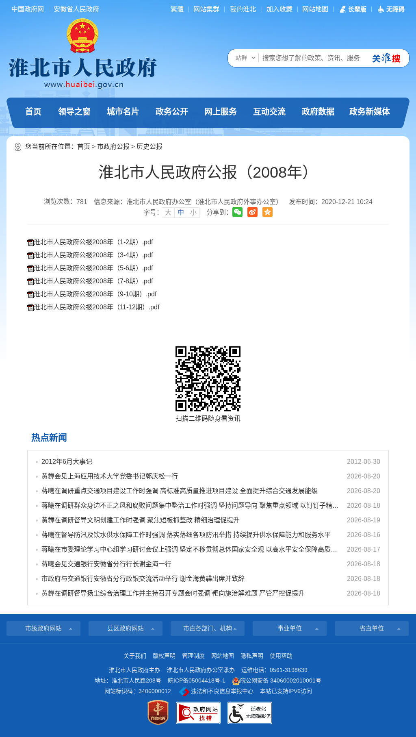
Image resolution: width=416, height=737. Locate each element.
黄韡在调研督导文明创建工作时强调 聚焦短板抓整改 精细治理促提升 (140, 520)
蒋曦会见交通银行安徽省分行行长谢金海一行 (106, 564)
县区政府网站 (125, 628)
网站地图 (315, 9)
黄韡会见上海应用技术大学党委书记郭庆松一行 (109, 476)
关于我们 (135, 655)
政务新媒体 (369, 111)
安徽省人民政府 (76, 9)
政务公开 (172, 111)
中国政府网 (27, 9)
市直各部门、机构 (207, 628)
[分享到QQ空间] (267, 212)
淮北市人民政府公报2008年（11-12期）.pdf (96, 307)
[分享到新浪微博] (252, 212)
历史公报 (149, 146)
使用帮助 (281, 655)
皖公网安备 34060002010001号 (280, 680)
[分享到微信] (237, 212)
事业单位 (289, 628)
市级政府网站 (43, 628)
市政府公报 (113, 146)
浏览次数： (65, 201)
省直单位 (372, 628)
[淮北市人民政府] (82, 73)
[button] (352, 9)
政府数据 (318, 111)
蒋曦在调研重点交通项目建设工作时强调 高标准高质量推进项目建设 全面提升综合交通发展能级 (179, 490)
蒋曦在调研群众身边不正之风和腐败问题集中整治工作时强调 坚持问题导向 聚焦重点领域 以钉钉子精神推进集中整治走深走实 (190, 505)
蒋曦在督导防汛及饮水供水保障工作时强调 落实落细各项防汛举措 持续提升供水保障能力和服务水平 (186, 534)
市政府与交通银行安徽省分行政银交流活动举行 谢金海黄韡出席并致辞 (143, 578)
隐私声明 (251, 655)
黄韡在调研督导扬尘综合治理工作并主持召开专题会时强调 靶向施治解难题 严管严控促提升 (173, 593)
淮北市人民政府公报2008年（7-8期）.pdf (93, 281)
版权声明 (164, 655)
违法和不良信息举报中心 (221, 691)
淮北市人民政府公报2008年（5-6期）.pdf (93, 268)
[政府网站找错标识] (198, 713)
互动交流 (269, 111)
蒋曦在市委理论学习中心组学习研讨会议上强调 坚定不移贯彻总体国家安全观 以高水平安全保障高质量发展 (190, 549)
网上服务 (220, 111)
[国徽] (82, 35)
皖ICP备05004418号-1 (196, 680)
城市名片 (123, 111)
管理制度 (193, 655)
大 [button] (168, 212)
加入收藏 (279, 9)
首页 (33, 111)
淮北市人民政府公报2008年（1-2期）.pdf (93, 242)
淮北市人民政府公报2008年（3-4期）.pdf (93, 255)
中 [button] (181, 212)
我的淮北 (243, 9)
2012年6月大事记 (66, 461)
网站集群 (206, 9)
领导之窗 (74, 111)
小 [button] (193, 212)
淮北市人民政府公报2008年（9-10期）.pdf (95, 294)
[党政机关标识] (158, 712)
